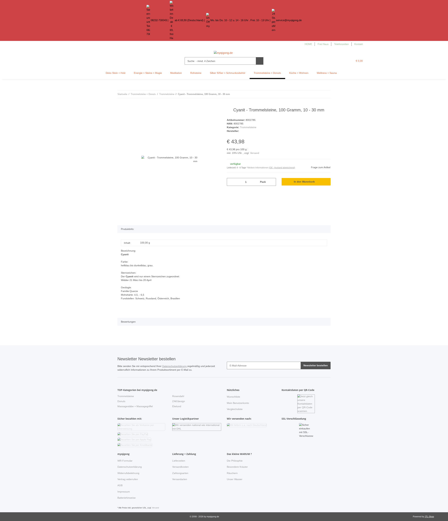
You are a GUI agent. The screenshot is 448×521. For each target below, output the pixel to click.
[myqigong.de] (223, 52)
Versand (254, 153)
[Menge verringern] (230, 182)
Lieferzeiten (178, 460)
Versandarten (179, 479)
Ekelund (176, 406)
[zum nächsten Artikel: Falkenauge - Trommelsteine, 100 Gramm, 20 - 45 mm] (327, 94)
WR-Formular (124, 460)
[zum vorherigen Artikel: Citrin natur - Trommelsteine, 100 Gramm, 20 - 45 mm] (319, 94)
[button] (344, 61)
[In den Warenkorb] (120, 106)
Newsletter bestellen (315, 365)
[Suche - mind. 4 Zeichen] (259, 61)
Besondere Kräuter (237, 466)
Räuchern (232, 473)
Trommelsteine (248, 127)
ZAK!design (178, 401)
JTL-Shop (429, 516)
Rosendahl (178, 396)
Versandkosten (180, 466)
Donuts (121, 401)
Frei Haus (323, 44)
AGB (119, 485)
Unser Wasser (234, 479)
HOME (308, 44)
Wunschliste (233, 396)
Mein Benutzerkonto (238, 403)
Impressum (123, 491)
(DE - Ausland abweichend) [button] (282, 167)
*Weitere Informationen (257, 167)
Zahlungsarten (180, 473)
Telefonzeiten (341, 44)
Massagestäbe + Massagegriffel (135, 406)
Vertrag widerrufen (127, 479)
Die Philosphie (235, 460)
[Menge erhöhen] (272, 182)
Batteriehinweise (126, 497)
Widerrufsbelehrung (128, 473)
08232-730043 (159, 20)
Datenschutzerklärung (174, 366)
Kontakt (358, 44)
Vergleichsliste (235, 409)
